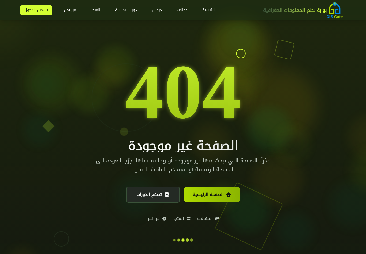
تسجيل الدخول (36, 10)
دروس (157, 10)
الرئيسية (209, 10)
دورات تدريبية (126, 10)
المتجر (95, 10)
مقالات (182, 10)
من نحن (70, 10)
